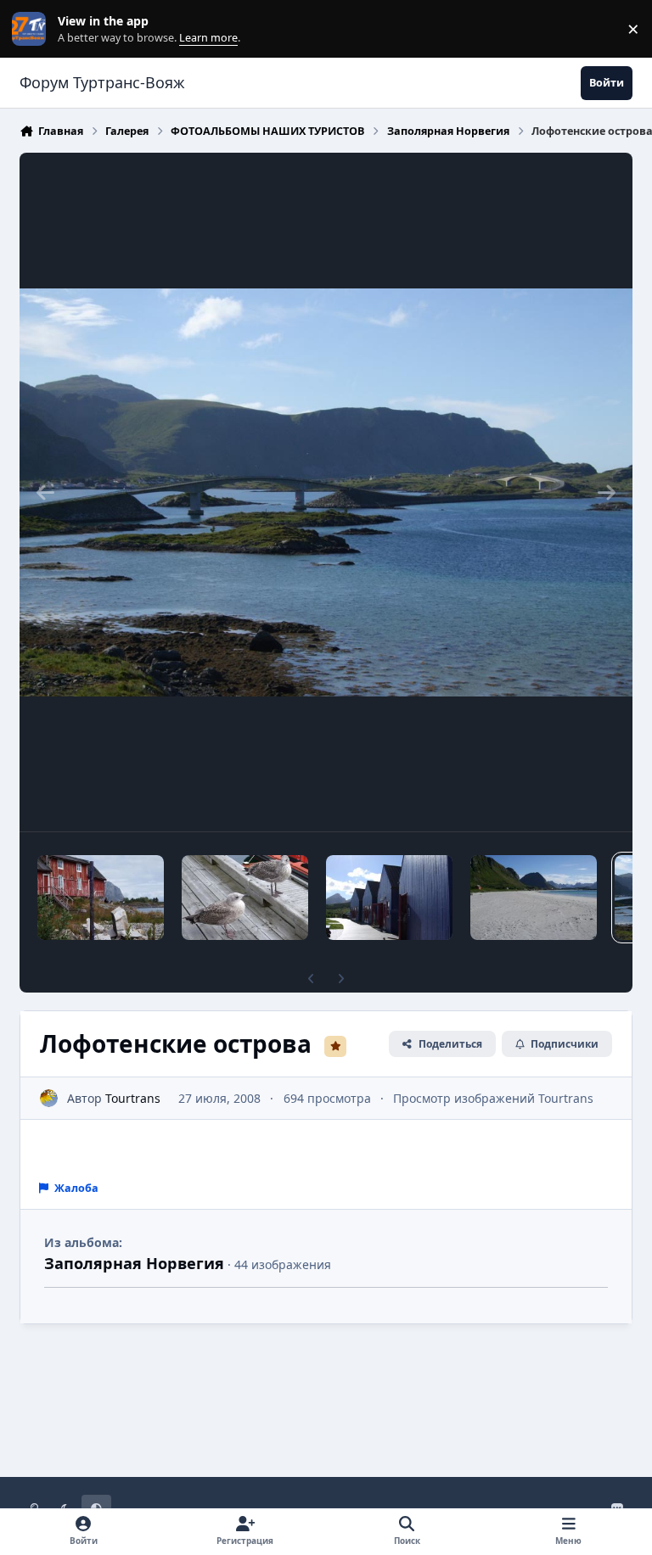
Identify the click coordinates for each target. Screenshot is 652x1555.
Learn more (32, 29)
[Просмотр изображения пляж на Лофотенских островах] (533, 897)
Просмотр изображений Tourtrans (493, 1098)
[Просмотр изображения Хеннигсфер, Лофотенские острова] (100, 897)
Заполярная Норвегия (134, 1263)
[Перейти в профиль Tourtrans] (49, 1098)
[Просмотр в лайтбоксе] (326, 492)
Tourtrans (132, 1098)
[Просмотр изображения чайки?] (245, 897)
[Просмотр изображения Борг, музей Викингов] (389, 897)
